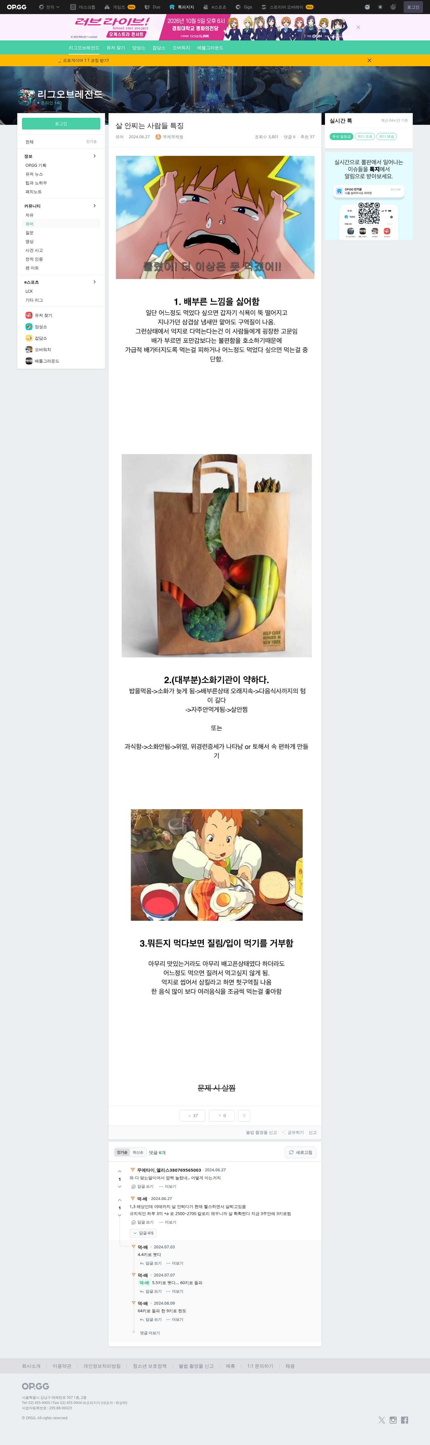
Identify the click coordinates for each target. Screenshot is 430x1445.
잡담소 (159, 47)
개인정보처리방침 (102, 1366)
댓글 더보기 (150, 1332)
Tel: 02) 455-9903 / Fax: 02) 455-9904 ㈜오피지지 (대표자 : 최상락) (74, 1402)
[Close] (358, 27)
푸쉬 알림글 (341, 136)
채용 (290, 1366)
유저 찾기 (115, 47)
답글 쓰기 (145, 1186)
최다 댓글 (386, 136)
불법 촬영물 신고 (196, 1366)
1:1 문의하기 (260, 1366)
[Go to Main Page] (16, 7)
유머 (120, 136)
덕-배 (142, 1199)
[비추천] (120, 1186)
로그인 (413, 7)
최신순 (138, 1152)
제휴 (230, 1366)
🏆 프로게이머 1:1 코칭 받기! (83, 60)
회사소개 (31, 1366)
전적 (50, 7)
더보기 (170, 1186)
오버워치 (181, 47)
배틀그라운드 (210, 47)
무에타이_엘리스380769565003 (169, 1170)
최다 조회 (364, 136)
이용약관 (62, 1366)
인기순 (122, 1152)
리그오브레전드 (84, 47)
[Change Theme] (380, 7)
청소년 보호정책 (150, 1366)
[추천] (120, 1171)
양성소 (138, 47)
